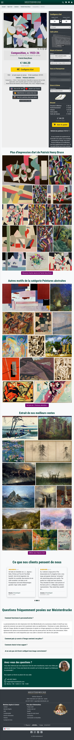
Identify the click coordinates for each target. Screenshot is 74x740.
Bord (51, 25)
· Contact (5, 707)
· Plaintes (5, 718)
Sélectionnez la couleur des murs (26, 93)
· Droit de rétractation (8, 715)
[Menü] (2, 2)
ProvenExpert (17, 593)
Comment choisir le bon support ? (16, 645)
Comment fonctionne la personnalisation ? (19, 618)
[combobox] (60, 27)
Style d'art (9, 7)
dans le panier (62, 125)
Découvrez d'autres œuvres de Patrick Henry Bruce (37, 273)
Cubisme (16, 7)
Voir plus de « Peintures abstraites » (37, 405)
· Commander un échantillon (34, 718)
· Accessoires (30, 715)
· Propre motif (30, 707)
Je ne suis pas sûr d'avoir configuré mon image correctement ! (26, 651)
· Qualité (29, 711)
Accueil (3, 7)
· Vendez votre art (31, 709)
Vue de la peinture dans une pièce (26, 97)
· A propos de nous (7, 720)
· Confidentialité (7, 713)
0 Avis (29, 101)
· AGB (4, 711)
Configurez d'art (26, 69)
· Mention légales (7, 709)
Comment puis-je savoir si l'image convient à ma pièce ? (24, 639)
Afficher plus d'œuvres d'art (37, 553)
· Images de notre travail (33, 713)
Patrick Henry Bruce (26, 7)
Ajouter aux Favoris (34, 89)
